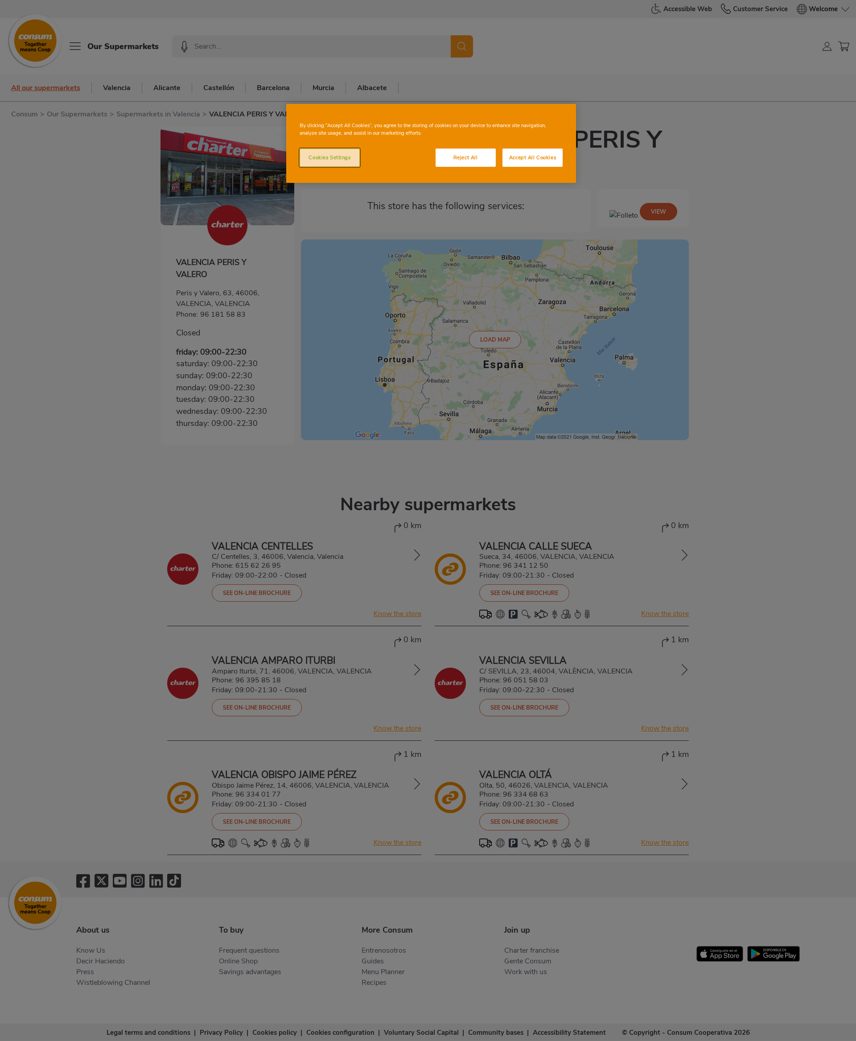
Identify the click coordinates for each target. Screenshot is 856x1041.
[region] (431, 143)
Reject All (465, 157)
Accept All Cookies (532, 157)
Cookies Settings (329, 157)
